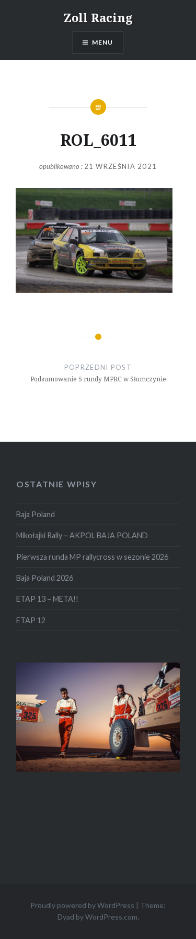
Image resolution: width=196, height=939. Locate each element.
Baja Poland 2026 (44, 577)
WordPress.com (111, 916)
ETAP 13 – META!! (47, 598)
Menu (102, 42)
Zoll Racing (98, 17)
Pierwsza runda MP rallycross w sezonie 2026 (92, 556)
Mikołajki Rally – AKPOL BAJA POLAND (82, 535)
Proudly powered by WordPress (82, 905)
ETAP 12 (30, 620)
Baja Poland (35, 514)
